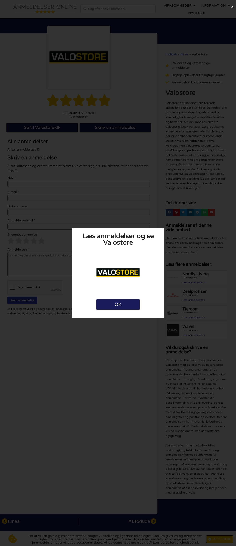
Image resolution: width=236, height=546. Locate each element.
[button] (232, 7)
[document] (118, 273)
